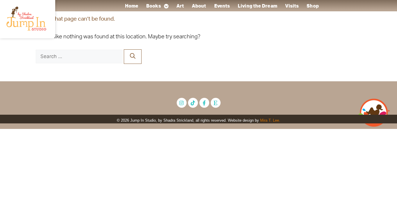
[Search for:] (80, 56)
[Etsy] (216, 103)
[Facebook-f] (204, 103)
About (199, 6)
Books (153, 6)
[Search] (133, 56)
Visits (292, 6)
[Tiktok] (193, 103)
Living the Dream (257, 6)
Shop (313, 6)
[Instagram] (182, 103)
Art (180, 6)
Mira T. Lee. (270, 120)
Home (131, 6)
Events (222, 6)
